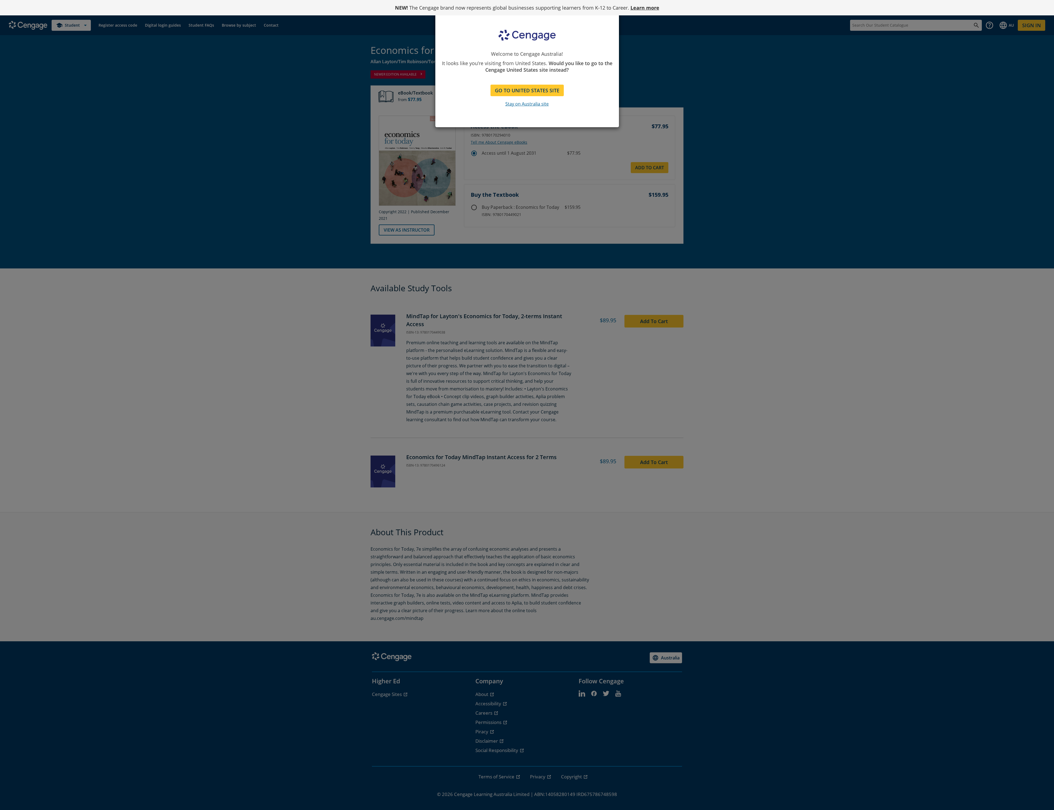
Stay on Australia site (527, 104)
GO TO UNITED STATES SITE (527, 90)
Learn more (644, 7)
